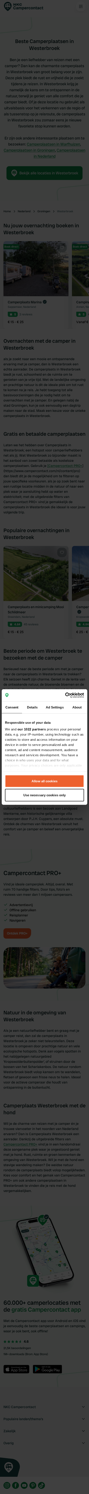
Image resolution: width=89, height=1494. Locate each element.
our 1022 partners (31, 729)
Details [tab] (32, 707)
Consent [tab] (11, 707)
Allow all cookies (44, 781)
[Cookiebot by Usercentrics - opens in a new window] (65, 695)
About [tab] (77, 707)
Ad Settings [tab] (55, 707)
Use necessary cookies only (44, 795)
